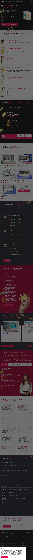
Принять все (5, 557)
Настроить (11, 557)
